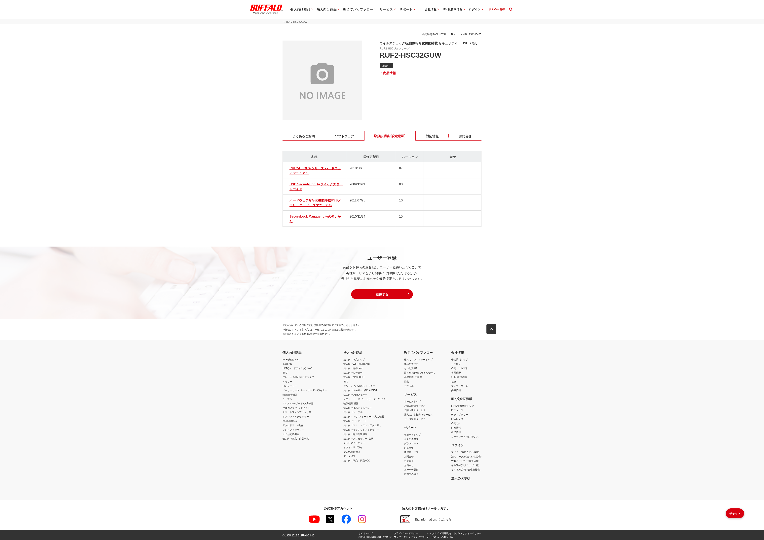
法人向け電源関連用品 (355, 434)
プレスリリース (459, 386)
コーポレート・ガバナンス (465, 436)
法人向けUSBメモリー (355, 394)
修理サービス (411, 452)
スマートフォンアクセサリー (298, 412)
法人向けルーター (353, 372)
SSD (285, 372)
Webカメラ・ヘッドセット (296, 407)
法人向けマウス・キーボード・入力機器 (363, 416)
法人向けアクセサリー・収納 (358, 438)
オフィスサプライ (353, 447)
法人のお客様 (460, 478)
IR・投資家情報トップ (462, 405)
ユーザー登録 (411, 469)
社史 (453, 381)
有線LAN (287, 364)
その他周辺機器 (291, 434)
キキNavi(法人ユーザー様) (465, 465)
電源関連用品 (290, 421)
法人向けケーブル (353, 412)
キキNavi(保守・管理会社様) (465, 469)
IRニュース (457, 410)
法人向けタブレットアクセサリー (361, 430)
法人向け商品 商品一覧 (356, 460)
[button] (382, 294)
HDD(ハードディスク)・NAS (297, 368)
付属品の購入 (411, 474)
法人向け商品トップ (354, 359)
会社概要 (456, 364)
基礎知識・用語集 (413, 377)
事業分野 (456, 372)
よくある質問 (411, 439)
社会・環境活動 (459, 377)
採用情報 (456, 390)
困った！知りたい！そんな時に (419, 372)
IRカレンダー (458, 419)
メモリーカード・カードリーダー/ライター (305, 390)
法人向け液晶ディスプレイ (357, 407)
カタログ (409, 461)
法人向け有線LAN (353, 368)
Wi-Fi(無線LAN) (291, 359)
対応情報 (409, 447)
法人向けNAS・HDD (353, 377)
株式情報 (456, 432)
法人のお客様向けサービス (418, 414)
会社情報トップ (459, 359)
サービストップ (412, 401)
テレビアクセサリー (293, 430)
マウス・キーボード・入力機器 (298, 403)
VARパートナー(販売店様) (465, 461)
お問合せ (409, 456)
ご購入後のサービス (415, 410)
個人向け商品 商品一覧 (296, 438)
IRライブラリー (459, 414)
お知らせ (409, 465)
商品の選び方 (411, 364)
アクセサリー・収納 (293, 425)
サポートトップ (412, 434)
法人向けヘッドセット (355, 421)
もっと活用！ (410, 368)
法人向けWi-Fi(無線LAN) (356, 364)
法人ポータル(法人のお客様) (466, 456)
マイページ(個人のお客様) (465, 452)
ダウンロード (411, 443)
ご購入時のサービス (415, 405)
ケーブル (287, 399)
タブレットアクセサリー (296, 416)
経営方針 (456, 423)
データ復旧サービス (415, 419)
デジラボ (409, 386)
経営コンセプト (459, 368)
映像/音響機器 (290, 394)
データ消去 (349, 456)
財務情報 (456, 427)
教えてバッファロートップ (418, 359)
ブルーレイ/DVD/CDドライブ (298, 377)
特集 (406, 381)
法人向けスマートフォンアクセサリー (363, 425)
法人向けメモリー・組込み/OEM (360, 390)
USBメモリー (290, 386)
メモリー (287, 381)
